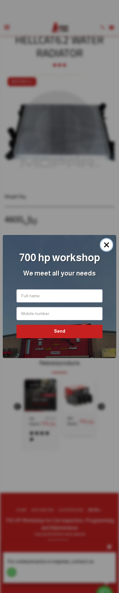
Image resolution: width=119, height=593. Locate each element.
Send (59, 331)
